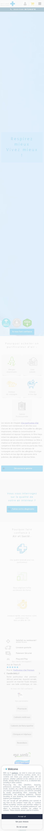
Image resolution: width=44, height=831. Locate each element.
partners (15, 773)
